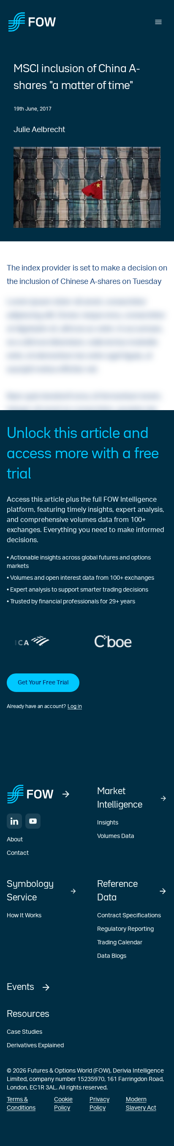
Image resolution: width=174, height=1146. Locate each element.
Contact (18, 853)
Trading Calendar (119, 943)
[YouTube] (33, 821)
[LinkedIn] (14, 821)
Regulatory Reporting (125, 929)
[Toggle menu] (158, 22)
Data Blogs (111, 956)
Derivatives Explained (35, 1046)
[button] (87, 692)
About (15, 840)
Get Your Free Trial (43, 683)
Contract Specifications (129, 916)
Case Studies (24, 1032)
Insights (107, 823)
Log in (75, 706)
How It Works (24, 916)
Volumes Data (115, 836)
